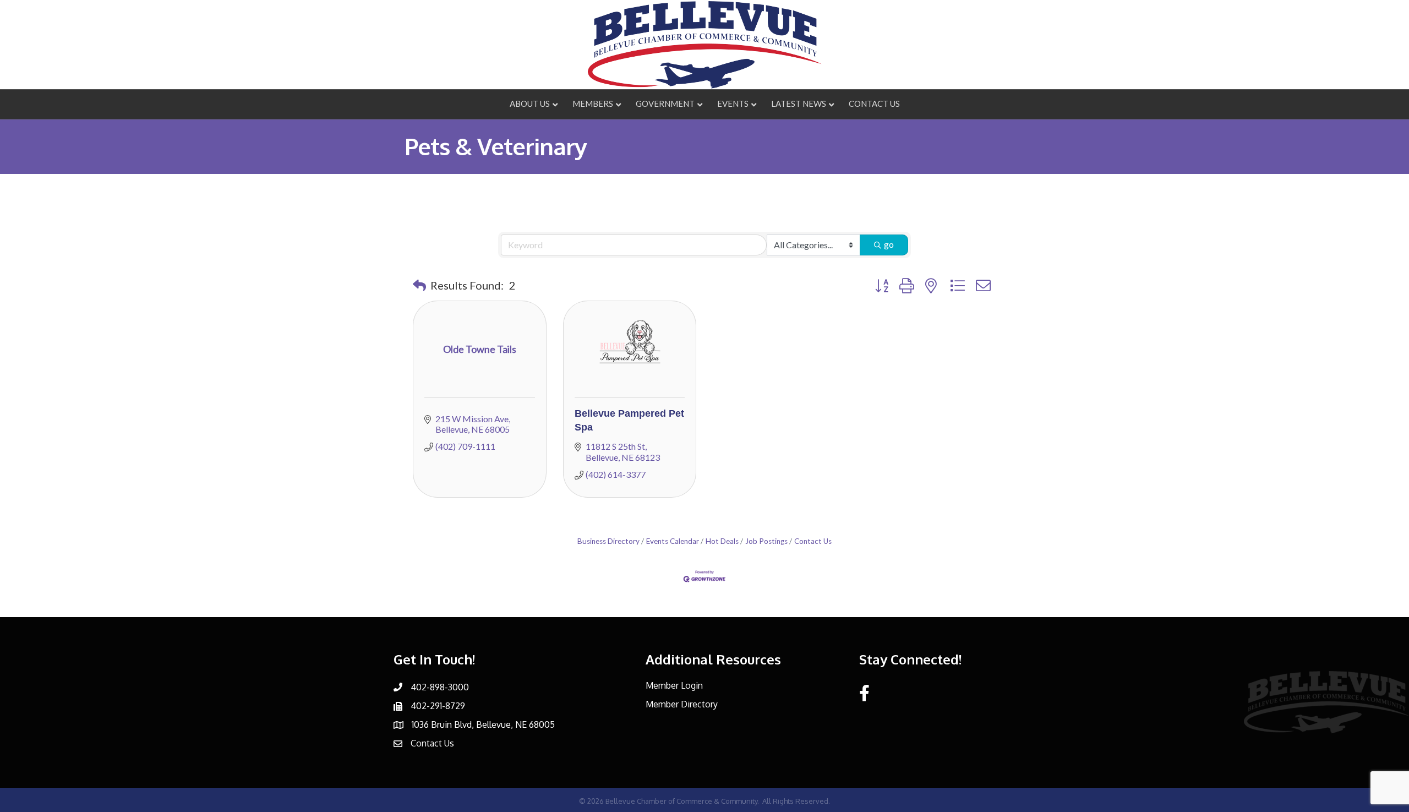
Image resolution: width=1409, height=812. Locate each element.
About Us (530, 103)
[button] (419, 285)
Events (733, 103)
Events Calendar (672, 541)
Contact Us (874, 103)
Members (592, 103)
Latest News (798, 103)
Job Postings (766, 541)
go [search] (889, 244)
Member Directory (682, 704)
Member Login (674, 685)
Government (665, 103)
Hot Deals (722, 541)
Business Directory (608, 541)
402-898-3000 (440, 687)
